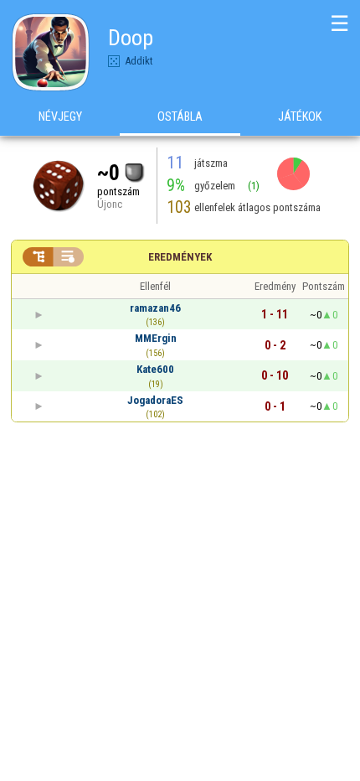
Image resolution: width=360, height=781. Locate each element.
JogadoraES (155, 400)
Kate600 (155, 369)
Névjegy (60, 116)
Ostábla (180, 116)
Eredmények (180, 257)
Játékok (299, 116)
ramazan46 (155, 308)
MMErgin (156, 338)
